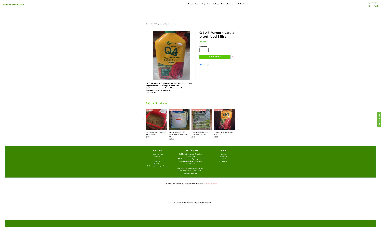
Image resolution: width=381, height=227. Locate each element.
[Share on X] (208, 64)
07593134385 (190, 156)
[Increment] (207, 50)
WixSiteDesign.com (206, 202)
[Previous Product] (143, 119)
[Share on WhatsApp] (204, 64)
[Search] (369, 6)
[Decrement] (201, 50)
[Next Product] (238, 119)
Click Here (193, 173)
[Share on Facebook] (201, 64)
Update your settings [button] (210, 183)
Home (148, 24)
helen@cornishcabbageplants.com (192, 168)
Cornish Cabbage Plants (194, 171)
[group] (190, 124)
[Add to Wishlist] (232, 57)
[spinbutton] (204, 50)
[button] (376, 6)
